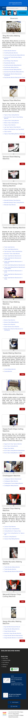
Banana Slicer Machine (9, 324)
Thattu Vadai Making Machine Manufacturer (14, 265)
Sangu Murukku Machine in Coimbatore (13, 637)
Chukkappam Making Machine (11, 485)
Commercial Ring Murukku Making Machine (14, 55)
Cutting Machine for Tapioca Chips (12, 531)
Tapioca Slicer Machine (10, 125)
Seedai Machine (8, 371)
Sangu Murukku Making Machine (12, 629)
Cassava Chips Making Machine (11, 538)
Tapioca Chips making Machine (11, 115)
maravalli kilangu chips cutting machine (12, 595)
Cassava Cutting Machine (10, 536)
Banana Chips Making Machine (11, 322)
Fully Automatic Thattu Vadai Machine (13, 251)
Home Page (5, 658)
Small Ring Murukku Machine (11, 53)
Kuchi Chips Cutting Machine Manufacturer (14, 450)
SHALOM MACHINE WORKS (15, 3)
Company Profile (6, 660)
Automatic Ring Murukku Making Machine (14, 71)
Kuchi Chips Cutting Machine (11, 446)
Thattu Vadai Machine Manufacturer (12, 256)
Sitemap (4, 666)
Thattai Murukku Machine (10, 569)
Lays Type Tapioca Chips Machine (12, 127)
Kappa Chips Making (9, 448)
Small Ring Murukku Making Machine (12, 65)
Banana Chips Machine (9, 320)
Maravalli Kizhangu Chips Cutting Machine (14, 202)
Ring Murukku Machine (9, 63)
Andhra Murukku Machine (10, 50)
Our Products (5, 662)
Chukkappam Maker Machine (11, 481)
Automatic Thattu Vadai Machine (12, 253)
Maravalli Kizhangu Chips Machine (12, 200)
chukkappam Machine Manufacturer (12, 479)
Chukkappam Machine (11, 476)
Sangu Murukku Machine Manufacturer (13, 635)
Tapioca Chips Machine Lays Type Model (14, 129)
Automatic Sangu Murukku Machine (12, 633)
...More (22, 80)
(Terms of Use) (16, 713)
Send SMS (15, 706)
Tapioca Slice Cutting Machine (11, 120)
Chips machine (7, 131)
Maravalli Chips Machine (10, 204)
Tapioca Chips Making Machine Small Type (14, 133)
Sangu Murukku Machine (10, 631)
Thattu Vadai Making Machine (11, 249)
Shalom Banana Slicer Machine (11, 326)
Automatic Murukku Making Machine (12, 69)
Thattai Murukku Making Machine (12, 567)
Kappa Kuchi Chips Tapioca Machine (13, 444)
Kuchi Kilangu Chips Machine (11, 60)
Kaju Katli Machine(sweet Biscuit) (12, 626)
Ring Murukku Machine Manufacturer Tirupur (14, 77)
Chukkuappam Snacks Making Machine (13, 483)
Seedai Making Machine (12, 353)
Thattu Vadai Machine (9, 247)
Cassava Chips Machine (10, 526)
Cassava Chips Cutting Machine (11, 528)
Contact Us (5, 664)
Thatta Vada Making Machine (14, 228)
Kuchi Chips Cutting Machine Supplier (13, 452)
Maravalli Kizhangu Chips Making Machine (12, 185)
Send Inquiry (15, 702)
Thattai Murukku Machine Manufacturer (13, 571)
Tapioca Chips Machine (12, 100)
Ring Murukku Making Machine (11, 67)
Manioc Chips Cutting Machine (11, 122)
